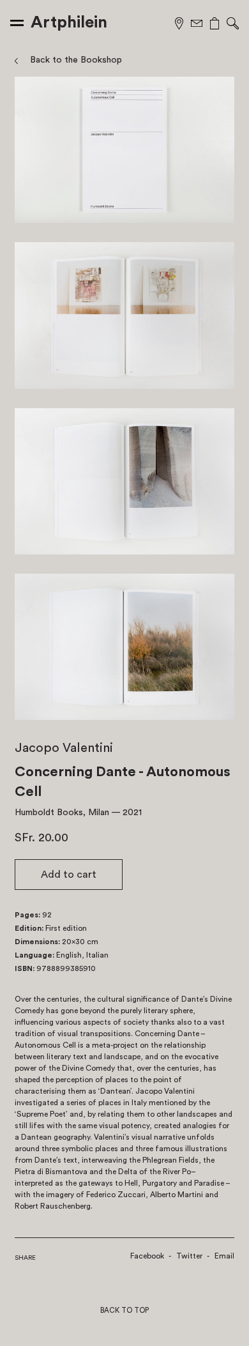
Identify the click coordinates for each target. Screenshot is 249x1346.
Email (224, 1256)
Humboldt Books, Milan (62, 812)
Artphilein (69, 22)
